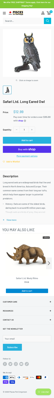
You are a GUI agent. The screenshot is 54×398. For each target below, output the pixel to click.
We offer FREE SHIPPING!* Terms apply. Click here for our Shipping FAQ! (27, 4)
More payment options (27, 156)
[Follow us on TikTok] (27, 364)
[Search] (47, 21)
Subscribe (12, 347)
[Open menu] (4, 13)
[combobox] (23, 21)
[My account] (42, 13)
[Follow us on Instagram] (16, 364)
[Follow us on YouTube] (21, 364)
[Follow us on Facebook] (5, 364)
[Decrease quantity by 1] (17, 130)
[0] (49, 13)
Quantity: (7, 129)
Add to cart (27, 140)
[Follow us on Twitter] (10, 364)
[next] (49, 263)
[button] (11, 161)
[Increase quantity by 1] (32, 130)
